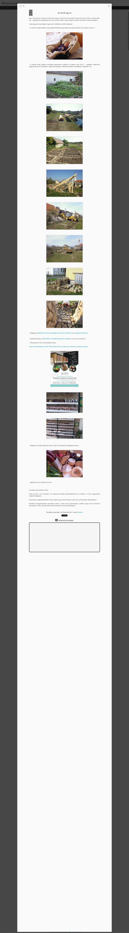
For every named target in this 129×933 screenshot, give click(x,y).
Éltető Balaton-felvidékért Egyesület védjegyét (56, 339)
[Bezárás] (109, 6)
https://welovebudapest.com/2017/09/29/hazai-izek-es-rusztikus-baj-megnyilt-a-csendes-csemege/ (58, 346)
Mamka (80, 512)
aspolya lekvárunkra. (82, 333)
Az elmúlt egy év (64, 12)
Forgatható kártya (16, 8)
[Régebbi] (23, 6)
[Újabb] (20, 6)
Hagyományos (5, 8)
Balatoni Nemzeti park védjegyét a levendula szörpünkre (55, 333)
